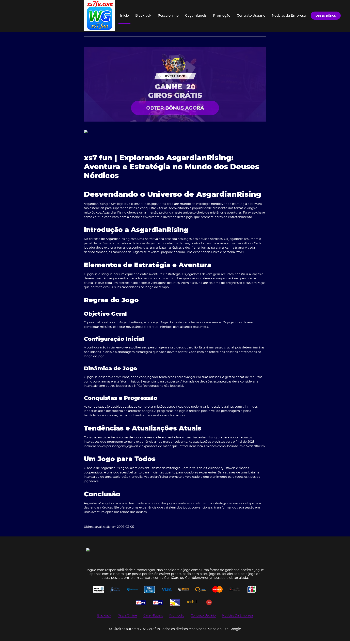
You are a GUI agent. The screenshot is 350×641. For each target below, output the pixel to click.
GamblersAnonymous (203, 578)
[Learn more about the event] (175, 140)
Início (124, 15)
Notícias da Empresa (289, 15)
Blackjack (143, 15)
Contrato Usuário (251, 15)
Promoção (221, 15)
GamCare (171, 578)
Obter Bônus (326, 15)
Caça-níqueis (196, 15)
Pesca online (168, 15)
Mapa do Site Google (224, 629)
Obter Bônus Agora (175, 108)
